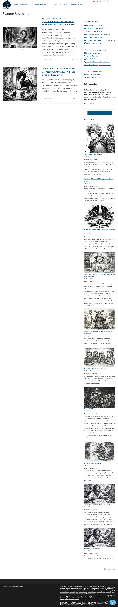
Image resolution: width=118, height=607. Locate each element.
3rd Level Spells (92, 592)
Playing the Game (111, 595)
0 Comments (47, 59)
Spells (113, 590)
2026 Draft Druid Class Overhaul (93, 154)
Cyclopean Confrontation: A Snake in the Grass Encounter (58, 23)
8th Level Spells (82, 593)
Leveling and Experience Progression (69, 599)
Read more (98, 174)
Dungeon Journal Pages (92, 75)
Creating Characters (110, 587)
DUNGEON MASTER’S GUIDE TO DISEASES (96, 369)
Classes (69, 589)
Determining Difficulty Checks (78, 602)
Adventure (45, 68)
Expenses (76, 604)
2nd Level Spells (83, 592)
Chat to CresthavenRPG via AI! (96, 28)
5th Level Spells (110, 592)
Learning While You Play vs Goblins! (98, 62)
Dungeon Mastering (65, 602)
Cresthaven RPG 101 (65, 596)
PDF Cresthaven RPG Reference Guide (98, 34)
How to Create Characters (94, 31)
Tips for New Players (93, 53)
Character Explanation (76, 588)
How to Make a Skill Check (87, 596)
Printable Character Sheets (95, 37)
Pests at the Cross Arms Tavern (92, 463)
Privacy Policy (101, 586)
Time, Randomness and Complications (97, 602)
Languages (74, 589)
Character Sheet (95, 588)
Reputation (95, 598)
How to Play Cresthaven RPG (96, 50)
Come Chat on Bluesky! (94, 72)
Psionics (104, 589)
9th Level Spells (91, 593)
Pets (100, 589)
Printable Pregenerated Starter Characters (100, 40)
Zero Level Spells (64, 592)
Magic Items (108, 603)
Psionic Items (63, 604)
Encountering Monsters (66, 598)
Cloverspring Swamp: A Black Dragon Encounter (58, 73)
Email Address (89, 104)
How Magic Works (92, 59)
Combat (75, 598)
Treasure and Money (98, 603)
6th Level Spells (64, 593)
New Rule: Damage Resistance (92, 548)
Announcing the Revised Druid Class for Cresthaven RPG (99, 331)
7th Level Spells (73, 593)
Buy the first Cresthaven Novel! (96, 25)
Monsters (70, 604)
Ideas (65, 18)
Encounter (58, 18)
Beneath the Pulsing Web (90, 409)
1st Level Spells (74, 592)
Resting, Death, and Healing (85, 598)
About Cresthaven (64, 586)
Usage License (93, 586)
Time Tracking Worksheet (92, 78)
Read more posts (109, 569)
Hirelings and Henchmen (91, 589)
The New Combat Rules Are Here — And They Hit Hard (98, 505)
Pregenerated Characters (106, 588)
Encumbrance (99, 596)
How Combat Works (92, 56)
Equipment (81, 589)
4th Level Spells (101, 592)
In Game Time (107, 596)
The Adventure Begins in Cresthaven (98, 65)
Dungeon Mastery (48, 18)
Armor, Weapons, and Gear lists (96, 43)
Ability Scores (86, 588)
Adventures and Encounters (87, 604)
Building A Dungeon (87, 603)
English (98, 1)
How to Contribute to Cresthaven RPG (79, 586)
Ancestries (63, 589)
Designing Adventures (75, 603)
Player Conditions (64, 603)
